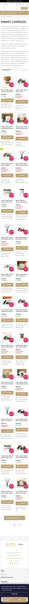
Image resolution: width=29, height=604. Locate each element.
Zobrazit (22, 102)
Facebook (15, 561)
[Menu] (27, 4)
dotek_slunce (15, 563)
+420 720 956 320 (15, 555)
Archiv (3, 574)
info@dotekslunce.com (15, 553)
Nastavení (14, 594)
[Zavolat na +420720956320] (17, 5)
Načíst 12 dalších (13, 518)
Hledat (24, 8)
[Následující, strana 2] (14, 525)
